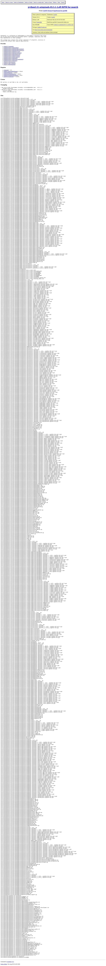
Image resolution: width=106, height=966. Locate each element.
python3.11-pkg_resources (9, 63)
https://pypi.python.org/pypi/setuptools (43, 29)
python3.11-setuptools (8, 46)
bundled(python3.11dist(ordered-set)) (11, 54)
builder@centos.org (41, 27)
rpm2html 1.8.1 (10, 961)
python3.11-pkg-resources (9, 62)
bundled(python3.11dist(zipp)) (10, 60)
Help (59, 2)
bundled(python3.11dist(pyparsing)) (11, 56)
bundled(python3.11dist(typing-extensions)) (13, 59)
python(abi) (6, 70)
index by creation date (39, 2)
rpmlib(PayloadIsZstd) (8, 76)
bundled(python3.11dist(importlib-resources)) (13, 50)
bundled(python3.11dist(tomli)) (10, 58)
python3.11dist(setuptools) (9, 64)
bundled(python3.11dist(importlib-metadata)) (13, 49)
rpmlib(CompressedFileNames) (10, 71)
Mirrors (55, 2)
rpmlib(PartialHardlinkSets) (9, 74)
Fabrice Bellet (4, 964)
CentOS (55, 14)
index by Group (9, 2)
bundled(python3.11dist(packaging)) (11, 55)
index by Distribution (19, 2)
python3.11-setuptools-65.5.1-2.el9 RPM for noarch (53, 7)
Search (62, 2)
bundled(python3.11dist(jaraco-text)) (11, 51)
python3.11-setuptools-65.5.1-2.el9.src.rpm (63, 24)
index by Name (48, 2)
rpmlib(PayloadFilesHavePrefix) (10, 75)
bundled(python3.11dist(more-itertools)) (12, 53)
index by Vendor (28, 2)
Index (3, 2)
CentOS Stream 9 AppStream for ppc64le (55, 10)
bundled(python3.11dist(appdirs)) (11, 47)
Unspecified (39, 22)
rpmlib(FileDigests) (7, 72)
